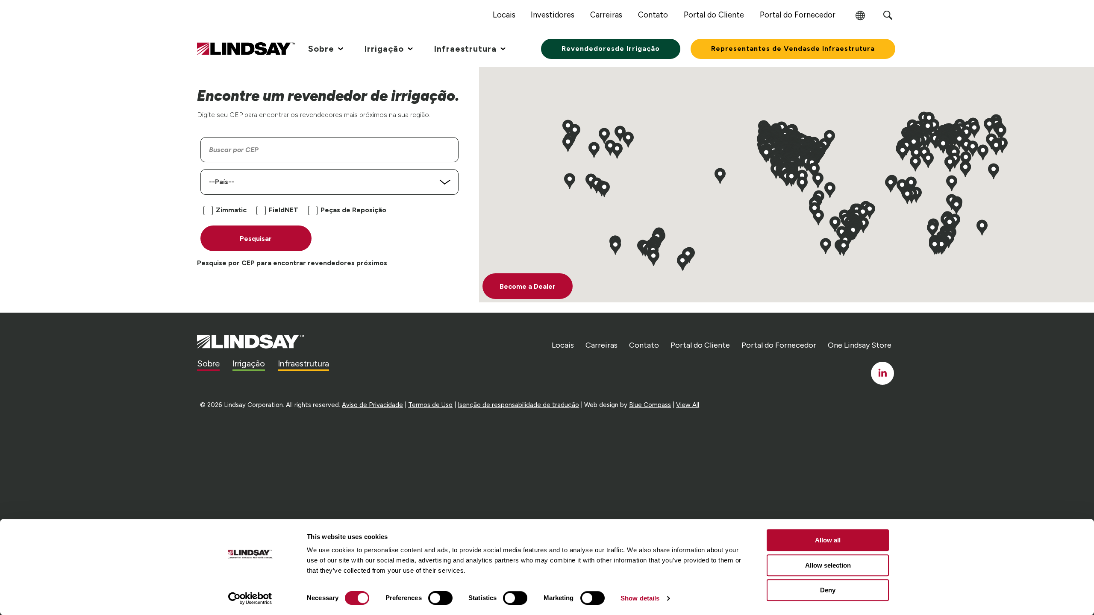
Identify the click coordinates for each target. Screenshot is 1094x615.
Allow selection (828, 565)
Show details (640, 598)
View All (687, 405)
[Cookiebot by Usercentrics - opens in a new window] (250, 598)
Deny (827, 590)
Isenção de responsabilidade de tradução (518, 405)
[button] (915, 163)
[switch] (440, 598)
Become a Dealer (528, 286)
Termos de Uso (430, 405)
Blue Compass (650, 405)
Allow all (828, 540)
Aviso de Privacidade (372, 405)
